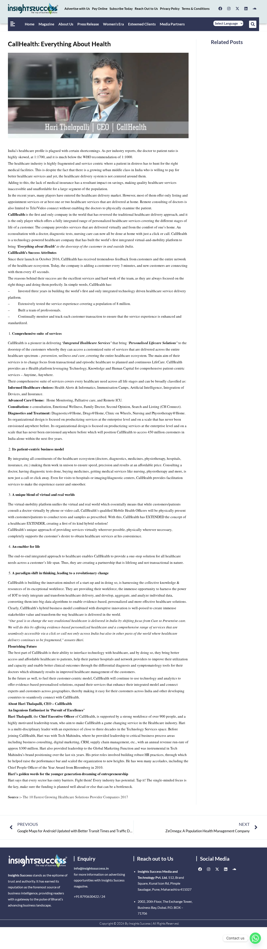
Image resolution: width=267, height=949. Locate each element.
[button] (252, 24)
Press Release (88, 24)
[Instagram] (229, 8)
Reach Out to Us (146, 8)
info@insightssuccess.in (91, 868)
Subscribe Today (121, 8)
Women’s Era (113, 24)
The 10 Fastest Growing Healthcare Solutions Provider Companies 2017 (68, 797)
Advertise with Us (77, 8)
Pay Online (99, 8)
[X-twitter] (237, 8)
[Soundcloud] (254, 8)
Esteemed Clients (142, 24)
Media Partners (172, 24)
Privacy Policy (170, 8)
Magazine (46, 24)
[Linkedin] (246, 8)
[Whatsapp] (255, 938)
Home (29, 24)
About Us (65, 24)
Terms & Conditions (196, 8)
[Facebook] (220, 8)
